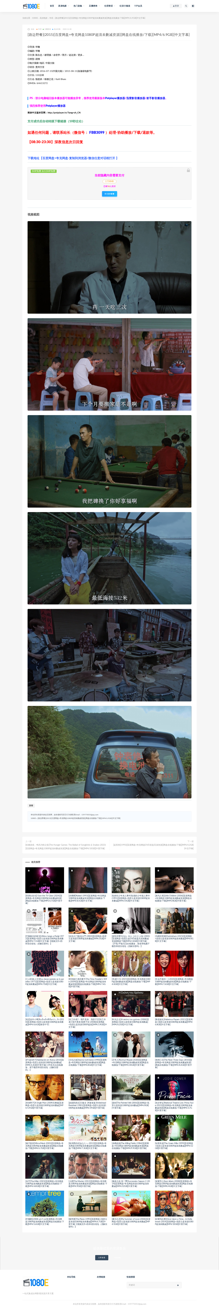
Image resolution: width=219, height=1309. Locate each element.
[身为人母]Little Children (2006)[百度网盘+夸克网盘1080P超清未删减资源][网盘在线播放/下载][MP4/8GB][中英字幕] (173, 898)
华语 (51, 18)
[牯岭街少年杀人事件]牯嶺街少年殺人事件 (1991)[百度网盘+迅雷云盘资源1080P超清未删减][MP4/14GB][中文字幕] (131, 898)
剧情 (31, 806)
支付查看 (110, 194)
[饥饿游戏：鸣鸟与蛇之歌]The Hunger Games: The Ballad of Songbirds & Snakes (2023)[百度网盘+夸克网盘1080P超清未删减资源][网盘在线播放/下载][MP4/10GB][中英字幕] (65, 847)
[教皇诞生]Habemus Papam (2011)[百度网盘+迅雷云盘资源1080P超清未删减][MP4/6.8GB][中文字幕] (174, 1022)
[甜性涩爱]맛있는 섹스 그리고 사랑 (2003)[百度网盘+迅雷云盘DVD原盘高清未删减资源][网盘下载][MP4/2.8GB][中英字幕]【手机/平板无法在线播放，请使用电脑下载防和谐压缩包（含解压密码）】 (131, 941)
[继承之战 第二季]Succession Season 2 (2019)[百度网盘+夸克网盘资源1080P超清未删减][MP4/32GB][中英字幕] (131, 1184)
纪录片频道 (125, 6)
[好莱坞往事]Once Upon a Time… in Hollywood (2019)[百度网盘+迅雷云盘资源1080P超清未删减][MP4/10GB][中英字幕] (174, 1221)
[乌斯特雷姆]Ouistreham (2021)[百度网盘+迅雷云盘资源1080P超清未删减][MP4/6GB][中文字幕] (174, 938)
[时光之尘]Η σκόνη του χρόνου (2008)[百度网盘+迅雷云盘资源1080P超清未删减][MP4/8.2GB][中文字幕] (130, 1022)
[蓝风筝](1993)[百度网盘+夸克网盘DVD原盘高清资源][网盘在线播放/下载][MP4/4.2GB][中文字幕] (153, 847)
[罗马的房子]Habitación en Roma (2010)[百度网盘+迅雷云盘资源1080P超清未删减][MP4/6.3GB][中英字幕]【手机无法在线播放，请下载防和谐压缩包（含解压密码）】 (44, 1065)
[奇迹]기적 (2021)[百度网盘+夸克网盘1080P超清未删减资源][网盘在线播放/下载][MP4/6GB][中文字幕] (131, 981)
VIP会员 (138, 6)
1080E (35, 18)
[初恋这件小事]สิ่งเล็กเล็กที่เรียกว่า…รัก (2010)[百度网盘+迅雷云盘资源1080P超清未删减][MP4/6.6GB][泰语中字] (44, 1022)
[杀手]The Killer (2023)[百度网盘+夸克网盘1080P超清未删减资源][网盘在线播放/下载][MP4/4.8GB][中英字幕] (44, 1184)
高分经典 (57, 29)
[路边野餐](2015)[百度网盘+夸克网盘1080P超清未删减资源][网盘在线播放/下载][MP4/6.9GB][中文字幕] (79, 818)
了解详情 (117, 1257)
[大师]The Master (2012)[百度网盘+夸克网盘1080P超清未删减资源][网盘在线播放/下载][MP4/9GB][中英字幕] (88, 1184)
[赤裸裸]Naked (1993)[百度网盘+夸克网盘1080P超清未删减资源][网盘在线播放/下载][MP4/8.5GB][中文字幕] (87, 898)
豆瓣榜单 (47, 29)
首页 (52, 6)
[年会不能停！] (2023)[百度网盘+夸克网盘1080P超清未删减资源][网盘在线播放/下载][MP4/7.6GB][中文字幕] (174, 981)
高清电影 (44, 18)
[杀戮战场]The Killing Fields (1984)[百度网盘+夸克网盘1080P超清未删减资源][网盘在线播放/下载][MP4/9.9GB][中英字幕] (130, 1146)
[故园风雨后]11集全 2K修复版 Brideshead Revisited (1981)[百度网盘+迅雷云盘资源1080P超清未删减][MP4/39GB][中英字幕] (87, 1105)
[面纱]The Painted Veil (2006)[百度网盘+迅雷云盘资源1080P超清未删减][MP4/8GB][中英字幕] (130, 1105)
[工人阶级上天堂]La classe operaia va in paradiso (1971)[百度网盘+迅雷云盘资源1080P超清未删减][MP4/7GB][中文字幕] (44, 981)
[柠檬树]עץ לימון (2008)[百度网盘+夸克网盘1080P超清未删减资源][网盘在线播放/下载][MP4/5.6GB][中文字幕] (44, 1221)
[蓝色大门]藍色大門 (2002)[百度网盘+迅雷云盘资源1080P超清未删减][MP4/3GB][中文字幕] (88, 938)
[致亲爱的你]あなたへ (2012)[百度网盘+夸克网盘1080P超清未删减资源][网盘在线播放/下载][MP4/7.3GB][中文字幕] (88, 1146)
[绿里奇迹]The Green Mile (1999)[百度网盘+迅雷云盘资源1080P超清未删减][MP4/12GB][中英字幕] (174, 1146)
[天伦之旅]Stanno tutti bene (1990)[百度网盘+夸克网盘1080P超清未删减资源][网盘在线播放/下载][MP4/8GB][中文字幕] (88, 1062)
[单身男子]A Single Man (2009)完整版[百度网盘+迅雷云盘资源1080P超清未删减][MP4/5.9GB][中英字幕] (44, 1105)
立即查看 (101, 1257)
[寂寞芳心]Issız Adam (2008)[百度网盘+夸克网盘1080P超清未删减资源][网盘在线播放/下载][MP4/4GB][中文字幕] (174, 1184)
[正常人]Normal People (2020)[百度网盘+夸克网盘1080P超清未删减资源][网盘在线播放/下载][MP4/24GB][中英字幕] (130, 1062)
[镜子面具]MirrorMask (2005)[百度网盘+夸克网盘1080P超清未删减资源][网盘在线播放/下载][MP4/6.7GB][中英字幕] (44, 1146)
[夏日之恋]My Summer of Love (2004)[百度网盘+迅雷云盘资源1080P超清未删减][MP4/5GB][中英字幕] (131, 1221)
